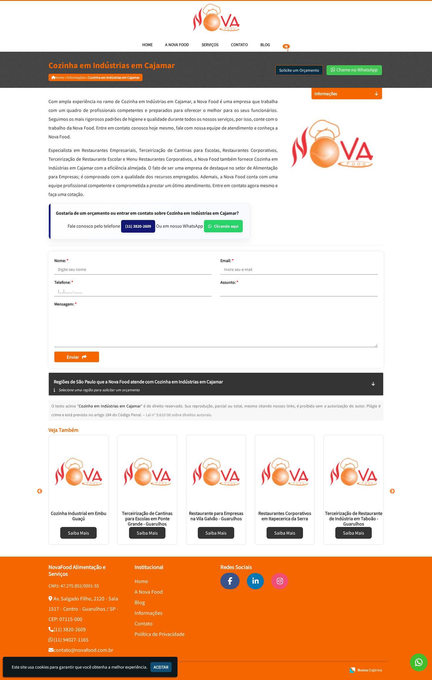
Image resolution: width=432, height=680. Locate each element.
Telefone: (63, 282)
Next (392, 491)
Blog (265, 44)
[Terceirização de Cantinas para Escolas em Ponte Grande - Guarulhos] (147, 471)
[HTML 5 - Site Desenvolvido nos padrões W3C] (299, 670)
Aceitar (161, 667)
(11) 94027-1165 (70, 639)
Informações (149, 613)
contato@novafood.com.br (83, 650)
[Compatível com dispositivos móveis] (339, 670)
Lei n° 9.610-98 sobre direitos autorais (178, 414)
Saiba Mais (78, 533)
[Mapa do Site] (285, 670)
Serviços (210, 44)
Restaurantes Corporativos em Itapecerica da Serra (284, 515)
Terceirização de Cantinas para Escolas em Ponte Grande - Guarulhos (147, 518)
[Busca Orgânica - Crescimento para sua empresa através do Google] (365, 669)
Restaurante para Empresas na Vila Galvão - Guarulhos (216, 515)
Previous (40, 491)
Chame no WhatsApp (357, 70)
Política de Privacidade (160, 634)
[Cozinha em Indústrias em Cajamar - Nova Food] (216, 17)
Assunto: (229, 282)
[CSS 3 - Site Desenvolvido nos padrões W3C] (319, 670)
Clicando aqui (226, 226)
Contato (239, 44)
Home (147, 44)
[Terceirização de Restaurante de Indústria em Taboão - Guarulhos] (353, 471)
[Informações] (286, 44)
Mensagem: (65, 304)
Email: (227, 260)
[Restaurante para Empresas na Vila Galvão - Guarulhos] (216, 471)
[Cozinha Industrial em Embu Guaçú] (78, 471)
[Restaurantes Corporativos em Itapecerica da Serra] (284, 471)
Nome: (61, 260)
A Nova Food (177, 44)
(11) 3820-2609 (138, 226)
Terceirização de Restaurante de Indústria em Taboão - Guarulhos (353, 518)
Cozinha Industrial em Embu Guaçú (78, 515)
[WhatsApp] (419, 662)
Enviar (73, 357)
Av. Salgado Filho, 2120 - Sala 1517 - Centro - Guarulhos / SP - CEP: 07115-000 (83, 608)
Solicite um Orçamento (299, 70)
